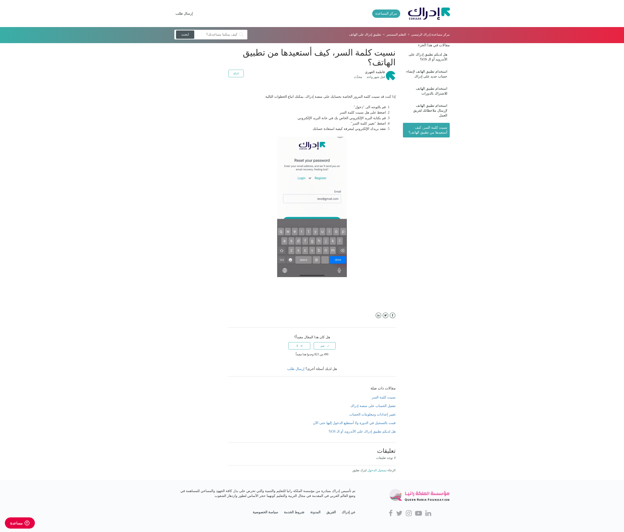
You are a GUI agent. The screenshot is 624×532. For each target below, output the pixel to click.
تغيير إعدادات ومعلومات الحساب (372, 414)
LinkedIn (378, 315)
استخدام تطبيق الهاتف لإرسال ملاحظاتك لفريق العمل (430, 110)
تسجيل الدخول (377, 470)
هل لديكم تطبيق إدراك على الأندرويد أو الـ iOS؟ (428, 57)
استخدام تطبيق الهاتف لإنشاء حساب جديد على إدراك (426, 74)
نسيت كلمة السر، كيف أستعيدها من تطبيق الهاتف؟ (428, 130)
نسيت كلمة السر (384, 397)
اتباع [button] (236, 73)
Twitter (385, 315)
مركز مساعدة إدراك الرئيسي (430, 34)
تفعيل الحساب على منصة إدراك (373, 406)
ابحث (185, 34)
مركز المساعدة (386, 13)
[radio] (325, 345)
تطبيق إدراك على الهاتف (365, 34)
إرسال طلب (184, 13)
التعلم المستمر (396, 34)
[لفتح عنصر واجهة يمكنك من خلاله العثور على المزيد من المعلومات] (20, 523)
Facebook (393, 315)
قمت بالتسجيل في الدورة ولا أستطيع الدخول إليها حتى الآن (354, 423)
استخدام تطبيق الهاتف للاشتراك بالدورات (431, 91)
